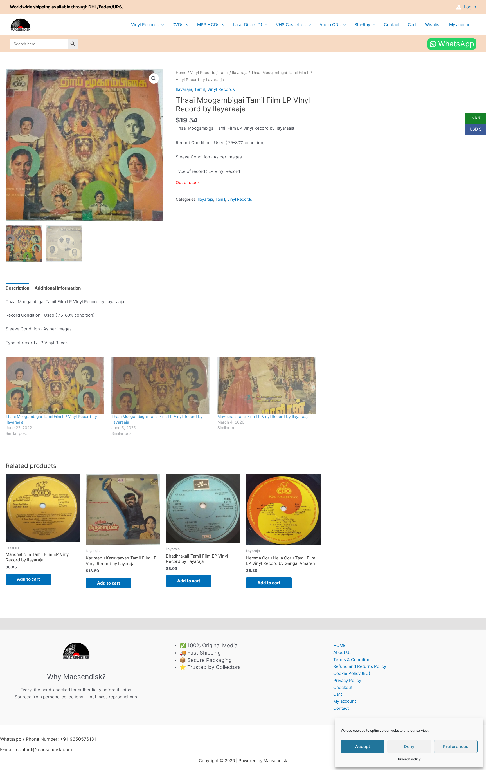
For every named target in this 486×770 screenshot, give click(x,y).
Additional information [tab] (58, 288)
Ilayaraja (240, 72)
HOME (339, 645)
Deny (409, 746)
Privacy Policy (409, 759)
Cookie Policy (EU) (351, 673)
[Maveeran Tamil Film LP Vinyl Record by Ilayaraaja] (267, 385)
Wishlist (433, 24)
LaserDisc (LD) (247, 24)
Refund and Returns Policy (359, 666)
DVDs (177, 24)
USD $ (473, 129)
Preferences (455, 746)
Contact (391, 24)
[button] (154, 78)
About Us (342, 652)
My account (460, 24)
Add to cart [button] (28, 579)
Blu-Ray (362, 24)
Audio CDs (330, 24)
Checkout (342, 687)
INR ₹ (473, 117)
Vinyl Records (145, 24)
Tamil (223, 72)
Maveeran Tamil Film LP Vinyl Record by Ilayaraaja (263, 416)
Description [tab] (17, 288)
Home (181, 72)
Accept (362, 746)
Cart (412, 24)
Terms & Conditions (353, 659)
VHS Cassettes (291, 24)
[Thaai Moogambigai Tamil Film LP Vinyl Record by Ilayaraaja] (56, 385)
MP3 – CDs (208, 24)
